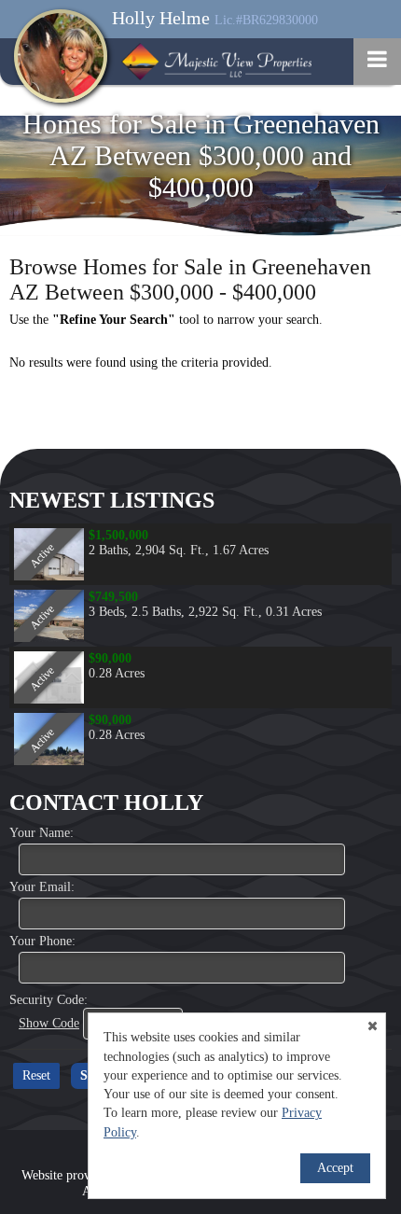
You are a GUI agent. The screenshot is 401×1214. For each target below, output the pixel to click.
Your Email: (42, 887)
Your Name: (41, 833)
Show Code (49, 1023)
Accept (335, 1168)
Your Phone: (42, 941)
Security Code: (48, 1000)
